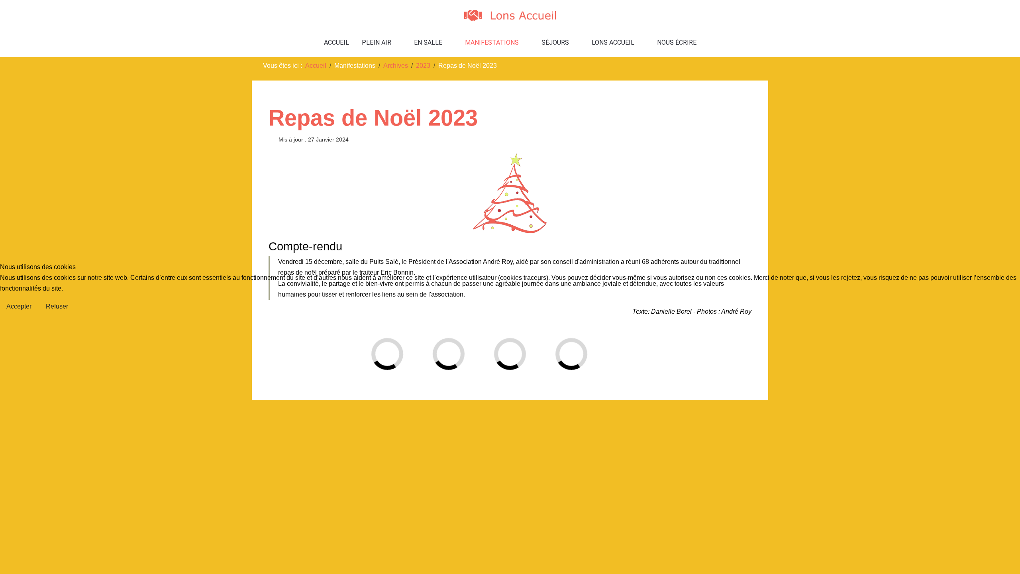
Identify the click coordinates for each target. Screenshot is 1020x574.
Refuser (57, 306)
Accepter (18, 306)
